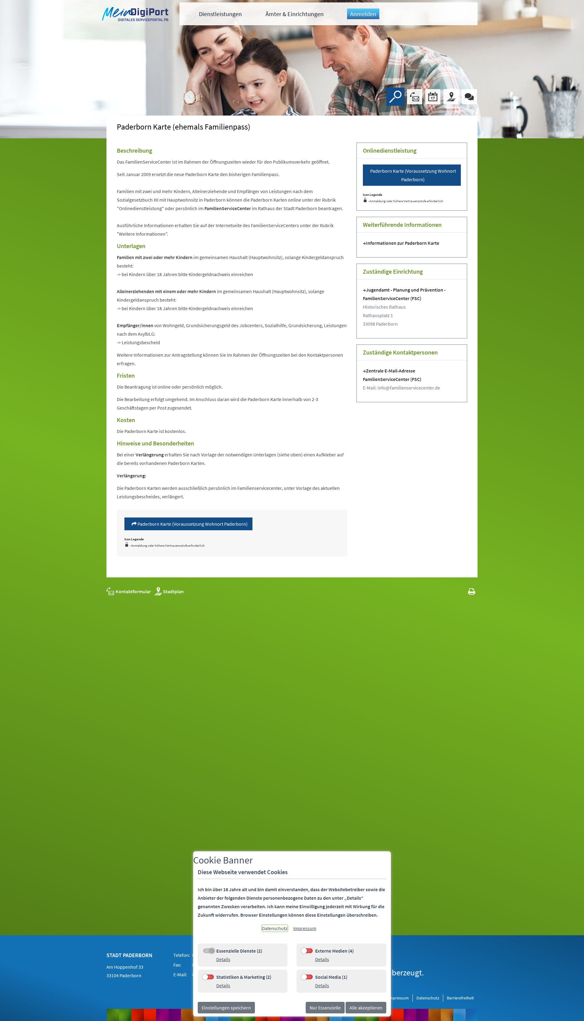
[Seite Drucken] (472, 591)
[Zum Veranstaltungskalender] (432, 96)
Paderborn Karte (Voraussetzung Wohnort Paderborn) (192, 524)
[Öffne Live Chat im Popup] (469, 96)
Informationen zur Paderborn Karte (402, 243)
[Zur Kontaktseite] (414, 96)
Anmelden (363, 14)
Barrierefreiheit (460, 998)
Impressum (398, 998)
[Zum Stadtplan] (451, 96)
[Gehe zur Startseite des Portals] (136, 15)
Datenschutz (427, 998)
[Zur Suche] (395, 97)
